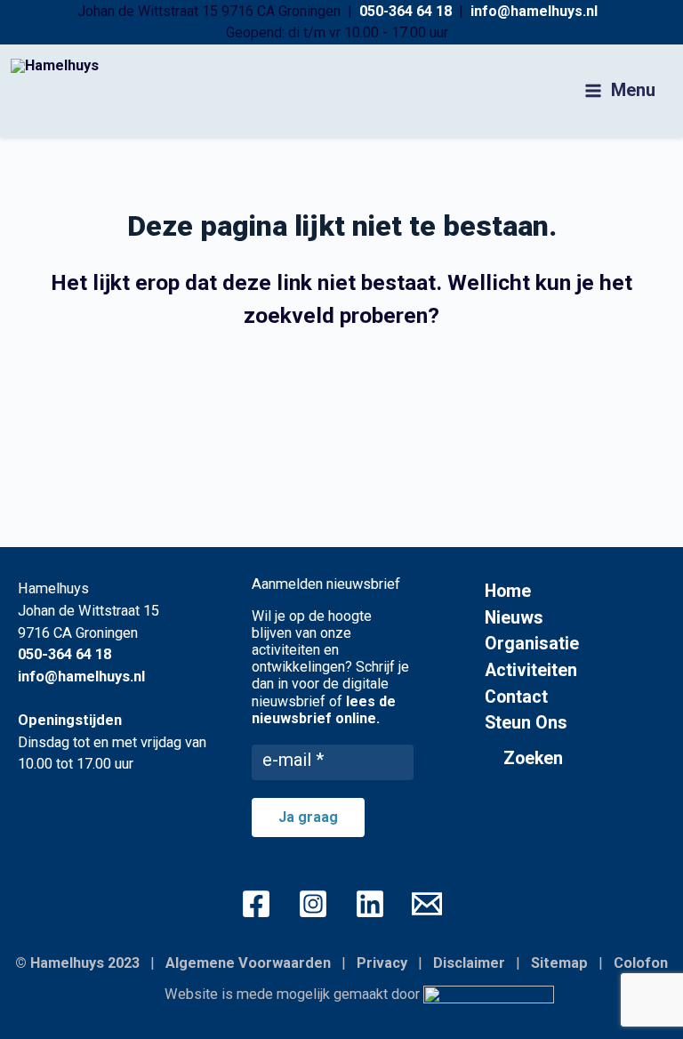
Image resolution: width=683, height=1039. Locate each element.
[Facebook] (256, 904)
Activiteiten (531, 670)
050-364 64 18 (405, 11)
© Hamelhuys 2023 (77, 962)
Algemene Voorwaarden (248, 962)
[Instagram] (313, 904)
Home (508, 591)
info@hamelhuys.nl (534, 11)
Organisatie (532, 643)
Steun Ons (526, 723)
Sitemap (559, 962)
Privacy (382, 962)
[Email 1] (427, 904)
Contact (516, 697)
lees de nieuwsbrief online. (324, 710)
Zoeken (533, 758)
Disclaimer (469, 962)
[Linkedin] (370, 904)
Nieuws (514, 618)
